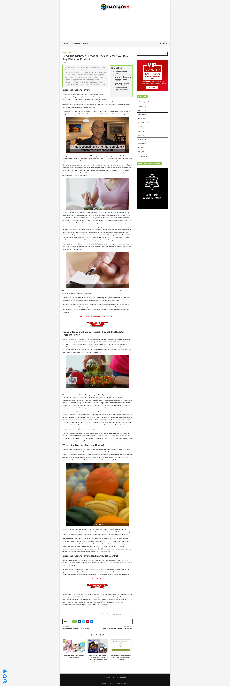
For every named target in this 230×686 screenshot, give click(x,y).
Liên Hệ (85, 44)
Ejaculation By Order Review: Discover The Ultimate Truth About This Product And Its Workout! (97, 657)
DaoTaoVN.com (124, 683)
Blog (66, 44)
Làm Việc (141, 135)
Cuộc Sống (142, 110)
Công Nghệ (142, 106)
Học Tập (141, 127)
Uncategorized (143, 156)
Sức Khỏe (141, 148)
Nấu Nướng (142, 139)
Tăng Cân (141, 152)
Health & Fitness (67, 52)
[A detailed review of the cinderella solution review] (74, 646)
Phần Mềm (142, 144)
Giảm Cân (141, 119)
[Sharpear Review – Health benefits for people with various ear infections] (121, 646)
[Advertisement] (115, 24)
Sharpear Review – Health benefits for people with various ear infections (121, 657)
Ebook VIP (76, 44)
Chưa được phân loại (145, 102)
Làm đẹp (141, 131)
